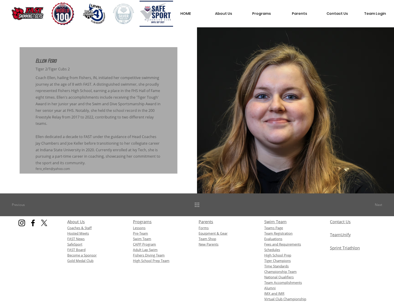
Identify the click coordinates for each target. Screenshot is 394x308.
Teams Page (273, 228)
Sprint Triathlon (345, 248)
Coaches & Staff (79, 228)
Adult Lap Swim (145, 249)
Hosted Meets (78, 233)
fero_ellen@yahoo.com (53, 169)
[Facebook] (33, 222)
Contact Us (340, 221)
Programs (142, 221)
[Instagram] (21, 222)
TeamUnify (340, 234)
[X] (44, 222)
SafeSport (74, 244)
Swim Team (275, 221)
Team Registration (278, 233)
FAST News (76, 238)
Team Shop (207, 238)
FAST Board (76, 249)
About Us (76, 221)
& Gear (213, 233)
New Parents (208, 244)
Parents (206, 221)
